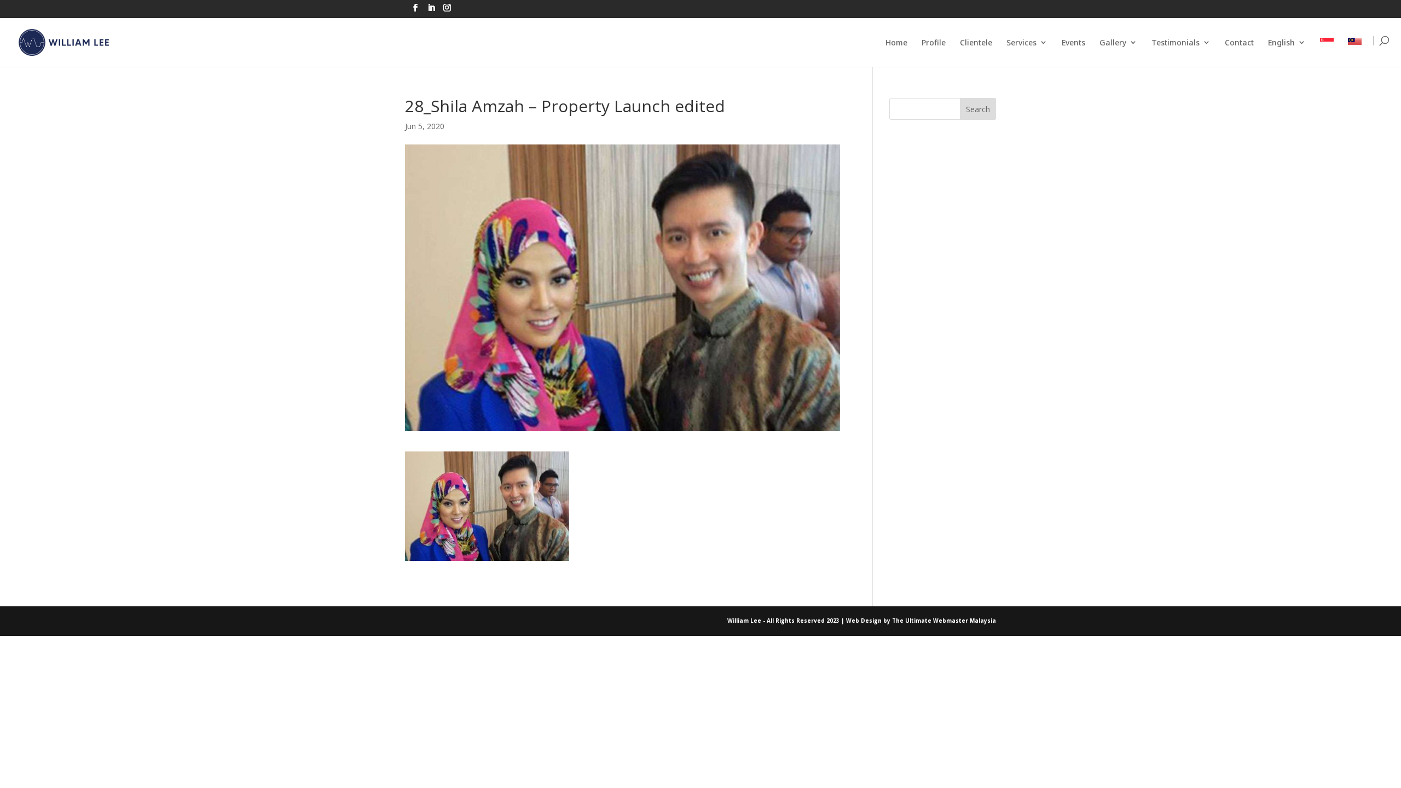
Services (1021, 42)
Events (1073, 42)
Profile (934, 42)
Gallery (1112, 42)
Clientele (976, 42)
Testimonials (1175, 42)
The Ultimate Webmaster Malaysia (944, 620)
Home (896, 42)
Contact (1239, 42)
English (1281, 42)
